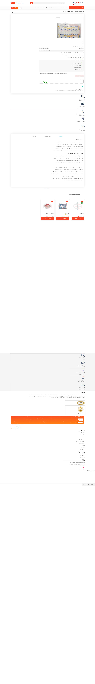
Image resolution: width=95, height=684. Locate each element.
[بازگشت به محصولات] (12, 12)
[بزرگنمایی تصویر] (81, 42)
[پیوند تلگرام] (40, 48)
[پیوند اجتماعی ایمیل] (48, 48)
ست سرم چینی (66, 213)
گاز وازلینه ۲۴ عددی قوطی (50, 213)
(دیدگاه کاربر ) (77, 58)
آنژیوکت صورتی (81, 213)
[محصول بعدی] (11, 12)
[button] (78, 218)
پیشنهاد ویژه (14, 7)
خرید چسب (51, 73)
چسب (64, 73)
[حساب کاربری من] (20, 8)
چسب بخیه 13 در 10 (57, 73)
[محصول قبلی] (13, 12)
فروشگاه (80, 11)
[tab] (60, 136)
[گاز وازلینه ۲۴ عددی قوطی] (47, 206)
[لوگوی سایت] (78, 3)
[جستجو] (31, 3)
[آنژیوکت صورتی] (78, 206)
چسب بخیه (47, 50)
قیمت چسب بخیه (42, 73)
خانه (83, 11)
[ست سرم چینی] (62, 206)
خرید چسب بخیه (47, 73)
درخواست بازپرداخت (91, 484)
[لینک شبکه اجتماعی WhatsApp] (42, 48)
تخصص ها (76, 11)
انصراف (84, 484)
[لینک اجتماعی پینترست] (46, 48)
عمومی (72, 11)
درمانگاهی (43, 50)
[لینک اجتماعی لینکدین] (44, 48)
